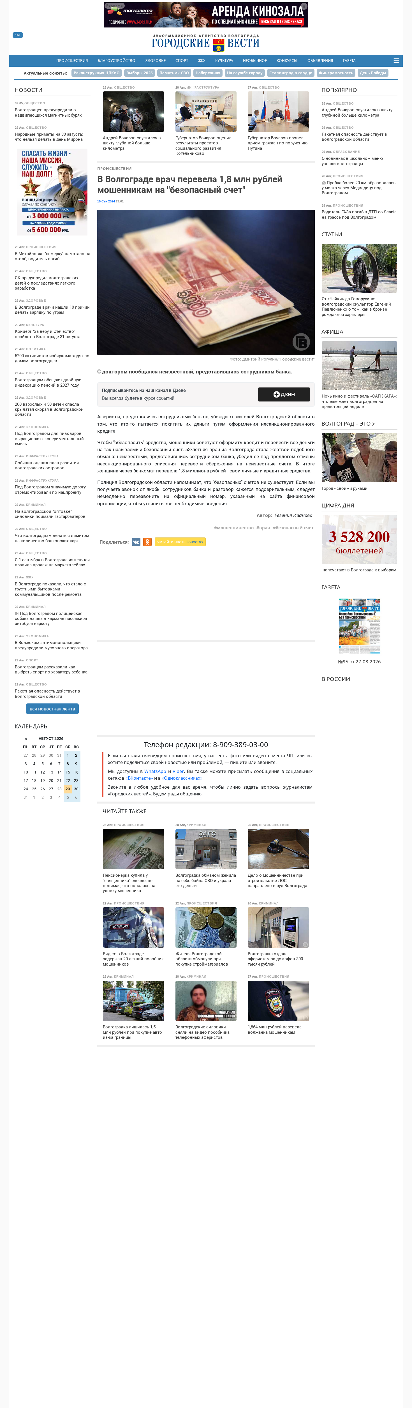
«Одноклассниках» (182, 778)
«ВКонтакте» (139, 778)
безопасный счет (295, 527)
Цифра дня (337, 505)
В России (335, 679)
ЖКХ (201, 60)
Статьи (331, 234)
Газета (349, 60)
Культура (224, 60)
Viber (178, 771)
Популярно (339, 90)
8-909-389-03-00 (240, 744)
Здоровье (155, 60)
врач (264, 527)
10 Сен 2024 (106, 201)
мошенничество (235, 527)
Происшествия (72, 60)
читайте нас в (180, 541)
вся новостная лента (52, 709)
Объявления (320, 60)
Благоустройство (116, 60)
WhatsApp (156, 771)
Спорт (181, 60)
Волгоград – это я (348, 423)
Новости (28, 90)
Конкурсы (287, 60)
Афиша (332, 331)
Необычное (255, 60)
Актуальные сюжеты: (45, 73)
